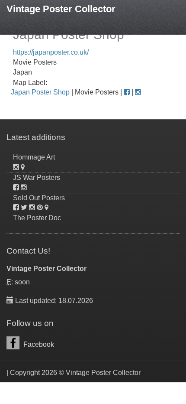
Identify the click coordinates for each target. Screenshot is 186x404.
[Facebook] (127, 92)
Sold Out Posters (39, 198)
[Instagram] (138, 92)
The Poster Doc (37, 218)
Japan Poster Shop (40, 92)
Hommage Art (34, 157)
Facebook (38, 344)
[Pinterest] (40, 207)
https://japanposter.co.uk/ (51, 52)
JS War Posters (36, 177)
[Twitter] (24, 207)
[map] (23, 167)
